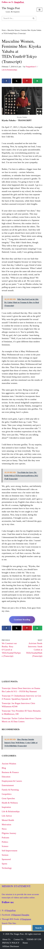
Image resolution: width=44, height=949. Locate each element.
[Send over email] (37, 81)
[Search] (33, 18)
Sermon (5, 855)
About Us (6, 939)
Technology (7, 868)
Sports (4, 863)
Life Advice (7, 816)
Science (5, 846)
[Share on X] (17, 81)
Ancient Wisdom (9, 763)
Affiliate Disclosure (10, 946)
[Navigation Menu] (39, 10)
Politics (5, 842)
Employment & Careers (12, 781)
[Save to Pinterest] (27, 81)
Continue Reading (22, 620)
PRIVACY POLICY (10, 943)
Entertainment (8, 785)
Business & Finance (10, 772)
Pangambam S (31, 67)
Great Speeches (8, 798)
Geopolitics (6, 794)
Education (6, 776)
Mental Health (8, 820)
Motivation (6, 824)
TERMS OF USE (34, 939)
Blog (4, 768)
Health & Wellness (10, 803)
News (4, 829)
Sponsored (6, 859)
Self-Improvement (9, 850)
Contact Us (18, 939)
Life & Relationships (9, 70)
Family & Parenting (10, 790)
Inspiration (6, 807)
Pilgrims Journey (9, 833)
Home (4, 30)
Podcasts (5, 837)
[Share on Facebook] (6, 81)
